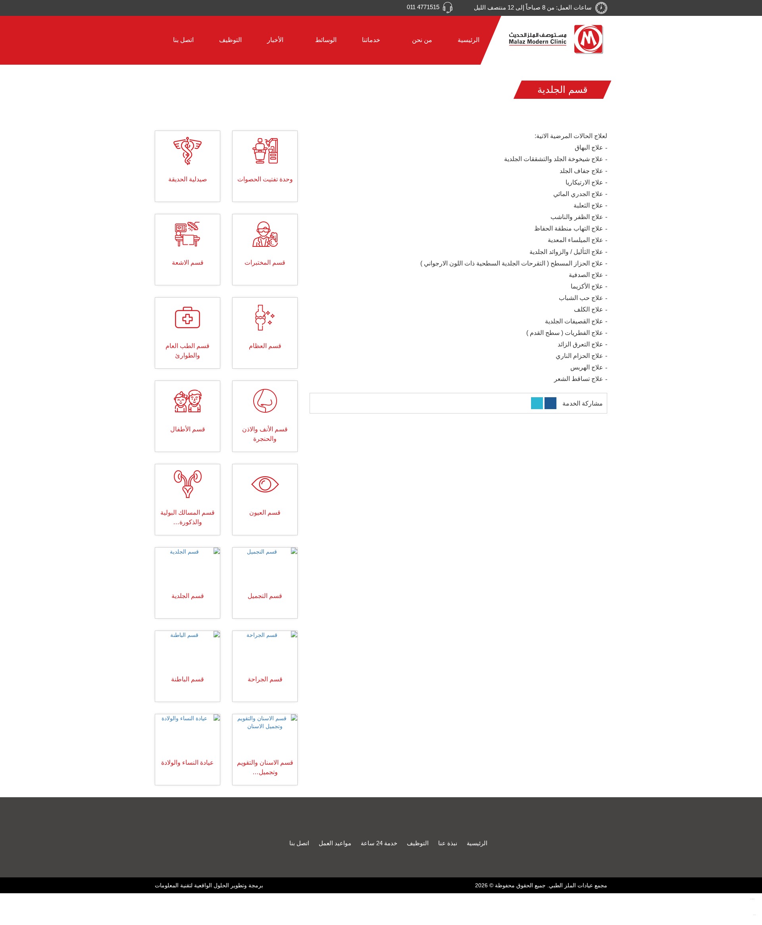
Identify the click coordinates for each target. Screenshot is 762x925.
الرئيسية (468, 40)
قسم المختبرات (264, 262)
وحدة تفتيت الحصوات (265, 179)
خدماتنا (371, 40)
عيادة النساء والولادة (187, 762)
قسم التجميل (265, 595)
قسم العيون (265, 512)
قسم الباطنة (187, 679)
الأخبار (275, 40)
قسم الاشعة (188, 262)
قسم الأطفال (187, 429)
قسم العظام (265, 345)
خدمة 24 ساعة (379, 843)
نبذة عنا (447, 843)
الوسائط (325, 40)
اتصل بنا (183, 40)
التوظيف (230, 40)
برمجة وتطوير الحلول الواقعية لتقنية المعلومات (209, 885)
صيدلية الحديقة (187, 179)
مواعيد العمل (335, 843)
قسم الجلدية (187, 595)
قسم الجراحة (265, 679)
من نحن (421, 40)
